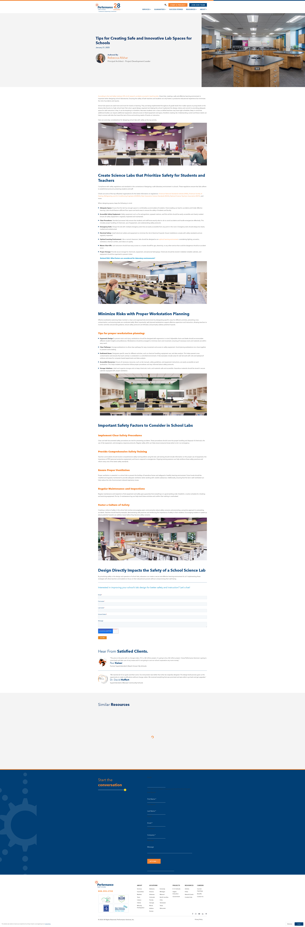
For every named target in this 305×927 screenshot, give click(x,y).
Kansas (151, 911)
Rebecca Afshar (118, 57)
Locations (153, 885)
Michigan (162, 891)
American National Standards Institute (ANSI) (173, 194)
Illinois (151, 905)
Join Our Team (198, 5)
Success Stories (176, 9)
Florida (151, 900)
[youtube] (199, 914)
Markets (139, 894)
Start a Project (177, 5)
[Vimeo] (206, 914)
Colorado (152, 897)
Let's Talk (153, 861)
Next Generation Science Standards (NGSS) (155, 196)
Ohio (161, 900)
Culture (139, 900)
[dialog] (166, 5)
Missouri (162, 894)
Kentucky (162, 889)
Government (176, 896)
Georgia (151, 903)
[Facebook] (192, 914)
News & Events (189, 894)
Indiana (151, 908)
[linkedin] (202, 914)
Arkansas (151, 894)
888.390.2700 (105, 891)
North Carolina (164, 897)
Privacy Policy (199, 919)
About (202, 9)
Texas (161, 905)
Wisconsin (163, 908)
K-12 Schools (176, 889)
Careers (200, 885)
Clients (139, 903)
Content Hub (188, 897)
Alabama (151, 889)
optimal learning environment (168, 239)
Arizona (151, 891)
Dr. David (119, 679)
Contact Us (200, 896)
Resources (190, 9)
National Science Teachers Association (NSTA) (185, 196)
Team (138, 897)
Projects (176, 885)
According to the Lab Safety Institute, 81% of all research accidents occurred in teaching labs (128, 96)
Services (146, 9)
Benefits (199, 894)
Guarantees (159, 9)
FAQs (186, 891)
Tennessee (163, 903)
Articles (187, 889)
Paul (116, 663)
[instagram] (195, 914)
